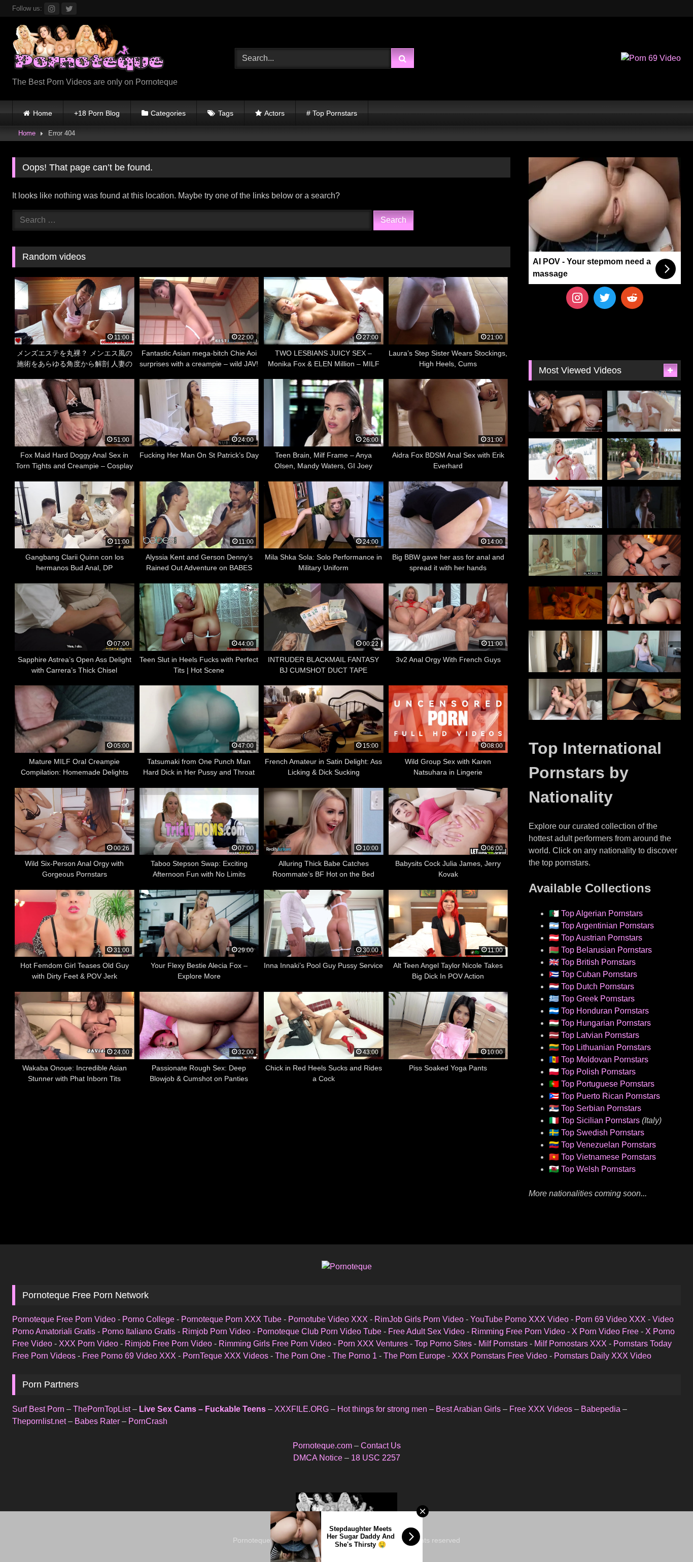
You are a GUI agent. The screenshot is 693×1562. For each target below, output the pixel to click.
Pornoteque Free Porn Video (64, 1319)
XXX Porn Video (88, 1343)
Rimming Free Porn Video (518, 1331)
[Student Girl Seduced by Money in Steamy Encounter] (644, 699)
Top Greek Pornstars (598, 998)
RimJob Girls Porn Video (419, 1319)
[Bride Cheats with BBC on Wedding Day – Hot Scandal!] (565, 555)
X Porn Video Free (605, 1331)
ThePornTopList (101, 1409)
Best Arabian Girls (468, 1409)
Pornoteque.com (322, 1445)
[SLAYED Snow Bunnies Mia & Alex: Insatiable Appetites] (565, 459)
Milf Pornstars (503, 1343)
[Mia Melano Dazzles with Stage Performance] (565, 411)
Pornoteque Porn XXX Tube (231, 1319)
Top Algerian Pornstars (602, 913)
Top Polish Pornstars (598, 1071)
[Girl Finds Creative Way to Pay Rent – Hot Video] (644, 651)
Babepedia (600, 1409)
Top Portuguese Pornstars (607, 1084)
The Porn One (300, 1355)
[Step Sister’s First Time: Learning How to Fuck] (644, 603)
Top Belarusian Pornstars (606, 950)
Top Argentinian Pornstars (607, 925)
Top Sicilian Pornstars (600, 1120)
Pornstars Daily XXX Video (602, 1355)
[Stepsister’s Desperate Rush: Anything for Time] (565, 699)
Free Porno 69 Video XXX (129, 1355)
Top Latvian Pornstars (600, 1035)
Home (42, 113)
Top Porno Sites (443, 1343)
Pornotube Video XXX (328, 1319)
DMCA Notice (317, 1457)
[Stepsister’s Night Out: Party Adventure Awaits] (644, 555)
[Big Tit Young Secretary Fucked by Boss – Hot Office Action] (565, 651)
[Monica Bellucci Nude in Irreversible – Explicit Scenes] (565, 603)
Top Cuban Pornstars (599, 974)
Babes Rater (97, 1421)
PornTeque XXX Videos (225, 1355)
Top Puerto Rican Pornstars (610, 1096)
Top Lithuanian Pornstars (606, 1047)
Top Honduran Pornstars (605, 1010)
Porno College (148, 1319)
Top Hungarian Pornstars (606, 1023)
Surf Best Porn (38, 1409)
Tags (225, 113)
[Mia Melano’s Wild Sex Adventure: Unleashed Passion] (565, 507)
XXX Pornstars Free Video (499, 1355)
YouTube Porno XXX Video (519, 1319)
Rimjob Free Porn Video (168, 1343)
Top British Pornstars (598, 962)
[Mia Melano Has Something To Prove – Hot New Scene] (644, 411)
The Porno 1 (354, 1355)
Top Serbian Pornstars (601, 1108)
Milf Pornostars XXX (570, 1343)
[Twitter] (604, 297)
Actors (274, 113)
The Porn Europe (414, 1355)
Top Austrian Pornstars (601, 937)
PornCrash (147, 1421)
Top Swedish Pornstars (602, 1132)
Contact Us (381, 1445)
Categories (168, 113)
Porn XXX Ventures (373, 1343)
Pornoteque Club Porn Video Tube (319, 1331)
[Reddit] (632, 297)
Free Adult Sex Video (426, 1331)
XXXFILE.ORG (301, 1409)
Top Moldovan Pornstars (604, 1059)
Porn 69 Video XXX (610, 1319)
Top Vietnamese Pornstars (608, 1157)
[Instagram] (577, 297)
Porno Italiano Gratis (139, 1331)
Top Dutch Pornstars (597, 986)
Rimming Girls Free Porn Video (275, 1343)
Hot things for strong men (382, 1409)
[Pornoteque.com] (88, 50)
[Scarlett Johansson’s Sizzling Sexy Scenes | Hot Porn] (644, 507)
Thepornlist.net (39, 1421)
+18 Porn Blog (97, 113)
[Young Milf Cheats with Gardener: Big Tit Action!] (644, 459)
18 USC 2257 (375, 1457)
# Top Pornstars (331, 113)
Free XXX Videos (540, 1409)
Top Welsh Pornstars (598, 1169)
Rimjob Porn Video (216, 1331)
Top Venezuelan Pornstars (608, 1144)
